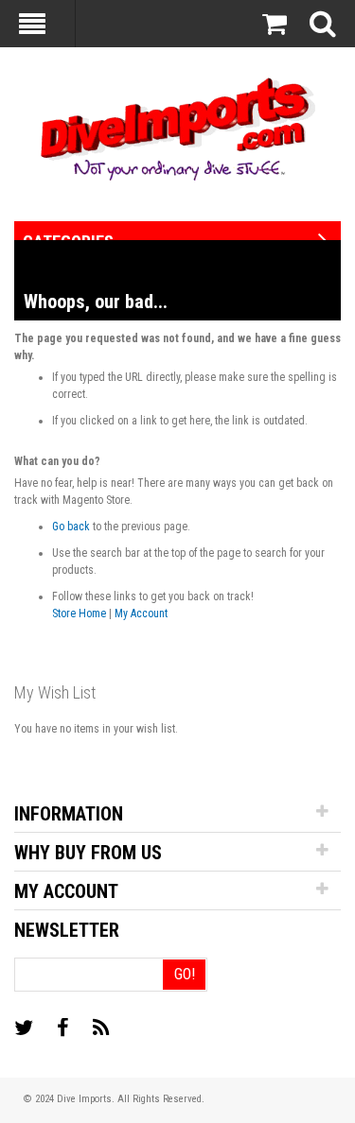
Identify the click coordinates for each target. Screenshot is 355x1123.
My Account (141, 613)
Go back (71, 526)
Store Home (79, 613)
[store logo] (177, 127)
